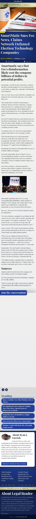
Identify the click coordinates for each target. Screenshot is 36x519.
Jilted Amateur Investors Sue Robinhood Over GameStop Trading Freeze (7, 476)
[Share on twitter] (6, 390)
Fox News (19, 485)
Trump (32, 485)
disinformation (9, 485)
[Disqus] (18, 319)
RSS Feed (15, 1)
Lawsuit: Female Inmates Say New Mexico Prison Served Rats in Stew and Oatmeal (25, 476)
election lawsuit (13, 485)
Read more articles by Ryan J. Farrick (14, 464)
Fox (16, 485)
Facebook (18, 1)
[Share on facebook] (2, 390)
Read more (4, 513)
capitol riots (2, 485)
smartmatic (29, 485)
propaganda (22, 485)
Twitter (21, 1)
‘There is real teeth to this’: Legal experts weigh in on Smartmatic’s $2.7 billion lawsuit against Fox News (17, 285)
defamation (6, 485)
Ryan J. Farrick (6, 58)
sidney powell (25, 485)
